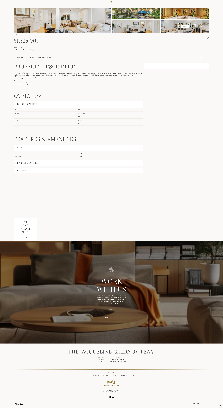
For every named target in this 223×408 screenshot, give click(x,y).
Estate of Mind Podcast (90, 6)
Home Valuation (114, 375)
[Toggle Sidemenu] (219, 5)
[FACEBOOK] (104, 366)
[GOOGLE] (116, 366)
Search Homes (123, 375)
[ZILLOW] (118, 366)
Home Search (120, 6)
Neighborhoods (104, 375)
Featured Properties (94, 375)
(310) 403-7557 (101, 359)
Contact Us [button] (131, 375)
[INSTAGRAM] (107, 366)
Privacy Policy (205, 404)
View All (185, 26)
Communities (128, 6)
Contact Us (141, 6)
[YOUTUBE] (113, 366)
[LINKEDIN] (110, 366)
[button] (204, 57)
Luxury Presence (181, 404)
